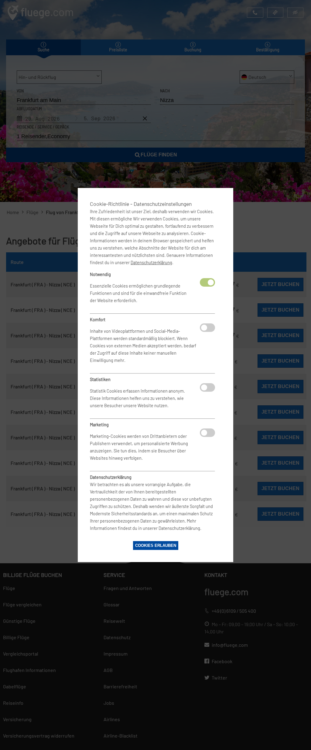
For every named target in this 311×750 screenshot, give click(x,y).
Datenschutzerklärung (151, 262)
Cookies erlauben (155, 545)
